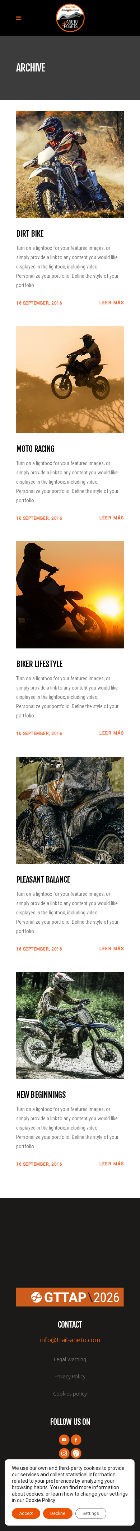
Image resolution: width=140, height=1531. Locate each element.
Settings (91, 1513)
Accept (26, 1513)
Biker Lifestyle (39, 664)
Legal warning (70, 1359)
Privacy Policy (70, 1376)
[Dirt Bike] (70, 164)
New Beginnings (41, 1094)
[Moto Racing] (70, 379)
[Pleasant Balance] (70, 810)
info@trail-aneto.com (70, 1339)
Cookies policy (70, 1394)
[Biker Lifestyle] (70, 594)
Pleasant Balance (43, 879)
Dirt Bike (29, 233)
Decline (57, 1513)
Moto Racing (35, 448)
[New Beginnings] (70, 1025)
